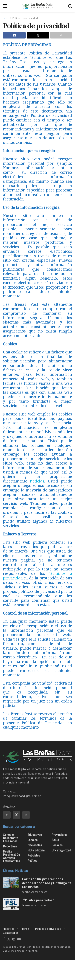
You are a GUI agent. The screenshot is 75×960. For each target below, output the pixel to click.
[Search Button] (70, 6)
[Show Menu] (5, 6)
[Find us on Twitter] (16, 815)
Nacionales (34, 845)
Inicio (6, 18)
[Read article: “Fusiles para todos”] (11, 904)
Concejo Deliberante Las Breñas (10, 838)
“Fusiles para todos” (38, 900)
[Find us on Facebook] (7, 815)
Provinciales (59, 834)
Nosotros (8, 928)
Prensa (25, 928)
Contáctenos (11, 932)
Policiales (33, 855)
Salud (55, 840)
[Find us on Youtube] (19, 939)
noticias (37, 481)
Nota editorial (36, 850)
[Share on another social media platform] (61, 35)
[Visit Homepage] (37, 6)
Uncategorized (61, 850)
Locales (32, 840)
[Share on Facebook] (14, 35)
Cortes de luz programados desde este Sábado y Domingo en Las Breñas (46, 883)
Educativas (34, 834)
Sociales (57, 845)
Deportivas (10, 846)
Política (32, 860)
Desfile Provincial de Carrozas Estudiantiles (11, 856)
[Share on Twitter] (38, 35)
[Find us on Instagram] (26, 815)
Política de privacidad (25, 18)
